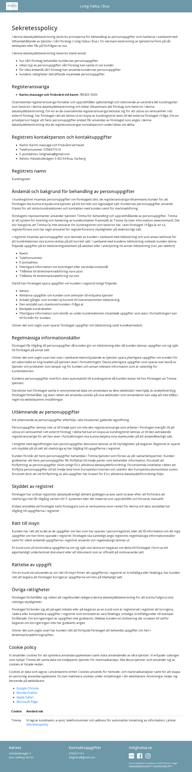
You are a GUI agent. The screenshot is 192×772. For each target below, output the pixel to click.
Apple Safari (25, 697)
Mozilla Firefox (26, 693)
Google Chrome (27, 688)
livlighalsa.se (140, 747)
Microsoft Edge (27, 702)
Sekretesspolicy (37, 724)
